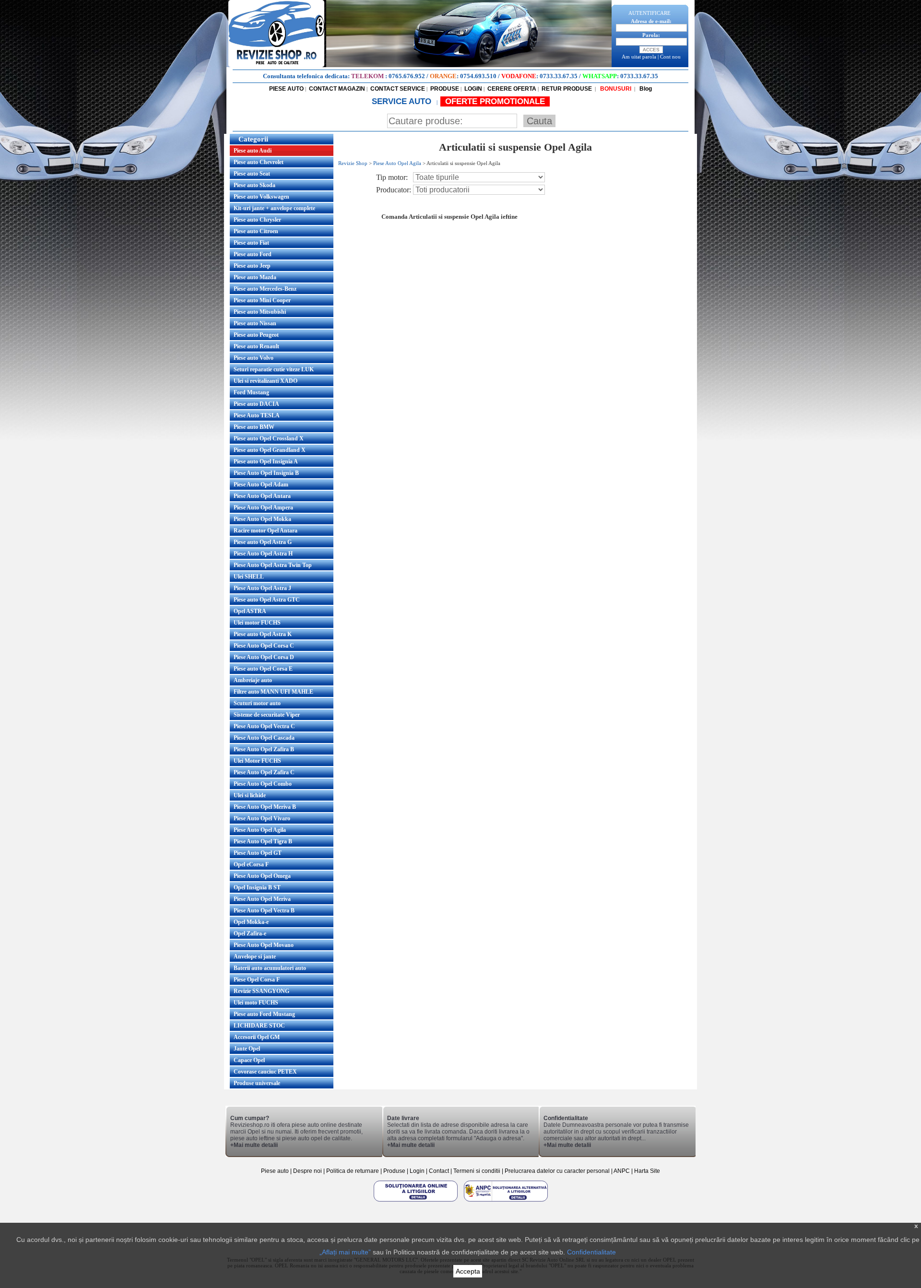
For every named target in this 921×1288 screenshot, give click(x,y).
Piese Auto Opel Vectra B (264, 910)
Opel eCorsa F (251, 864)
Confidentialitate (591, 1252)
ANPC (622, 1171)
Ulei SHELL (249, 576)
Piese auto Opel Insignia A (266, 461)
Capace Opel (249, 1060)
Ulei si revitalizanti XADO (265, 381)
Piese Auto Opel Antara (262, 496)
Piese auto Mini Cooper (262, 300)
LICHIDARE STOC (259, 1025)
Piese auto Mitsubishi (260, 311)
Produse (394, 1171)
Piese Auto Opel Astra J (262, 588)
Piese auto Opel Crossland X (269, 438)
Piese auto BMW (254, 427)
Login (417, 1171)
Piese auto (275, 1171)
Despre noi (308, 1171)
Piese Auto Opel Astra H (263, 553)
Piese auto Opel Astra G (263, 542)
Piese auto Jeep (252, 265)
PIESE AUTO (286, 88)
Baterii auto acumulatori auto (270, 968)
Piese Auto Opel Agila (260, 830)
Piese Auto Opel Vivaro (262, 818)
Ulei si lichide (250, 795)
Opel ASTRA (250, 611)
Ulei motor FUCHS (257, 622)
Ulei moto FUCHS (256, 1002)
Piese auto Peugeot (256, 334)
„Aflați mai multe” (345, 1252)
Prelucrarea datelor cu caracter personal (557, 1171)
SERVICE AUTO (403, 101)
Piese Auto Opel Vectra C (264, 726)
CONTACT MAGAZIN (337, 88)
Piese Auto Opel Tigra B (263, 841)
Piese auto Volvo (253, 357)
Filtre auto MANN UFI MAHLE (273, 691)
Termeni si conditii (476, 1171)
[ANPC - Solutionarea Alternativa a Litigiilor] (505, 1201)
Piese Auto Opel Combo (263, 783)
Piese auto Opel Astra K (263, 634)
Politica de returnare (353, 1171)
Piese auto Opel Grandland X (270, 450)
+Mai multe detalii (254, 1145)
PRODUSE (444, 88)
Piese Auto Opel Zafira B (264, 749)
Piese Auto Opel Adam (261, 484)
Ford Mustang (251, 392)
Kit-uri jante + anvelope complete (274, 208)
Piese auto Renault (256, 346)
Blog (645, 88)
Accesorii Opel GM (257, 1037)
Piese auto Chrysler (257, 219)
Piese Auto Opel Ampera (263, 507)
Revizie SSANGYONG (261, 991)
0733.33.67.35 (559, 76)
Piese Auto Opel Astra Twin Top (273, 565)
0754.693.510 (478, 76)
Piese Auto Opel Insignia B (266, 473)
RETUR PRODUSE (567, 88)
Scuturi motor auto (257, 703)
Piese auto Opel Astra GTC (267, 599)
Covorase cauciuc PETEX (265, 1071)
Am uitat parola (639, 56)
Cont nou (670, 56)
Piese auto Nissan (255, 323)
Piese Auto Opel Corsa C (264, 645)
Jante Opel (247, 1048)
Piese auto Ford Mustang (264, 1014)
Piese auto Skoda (254, 185)
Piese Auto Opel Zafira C (264, 772)
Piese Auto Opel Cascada (264, 737)
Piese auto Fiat (251, 242)
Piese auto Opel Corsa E (263, 668)
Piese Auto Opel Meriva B (265, 807)
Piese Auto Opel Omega (262, 876)
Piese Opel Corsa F (257, 979)
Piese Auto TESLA (257, 415)
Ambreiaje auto (253, 680)
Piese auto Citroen (256, 231)
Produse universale (257, 1083)
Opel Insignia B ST (257, 887)
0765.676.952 (407, 76)
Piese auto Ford (253, 254)
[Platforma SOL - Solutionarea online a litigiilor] (416, 1201)
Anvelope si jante (255, 956)
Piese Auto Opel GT (258, 853)
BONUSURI (615, 88)
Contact (439, 1171)
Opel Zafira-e (250, 933)
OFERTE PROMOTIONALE (495, 101)
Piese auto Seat (252, 173)
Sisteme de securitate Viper (267, 714)
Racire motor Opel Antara (265, 530)
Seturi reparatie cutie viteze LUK (274, 369)
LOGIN (473, 88)
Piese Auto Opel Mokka (262, 519)
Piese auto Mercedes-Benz (265, 288)
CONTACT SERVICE (397, 88)
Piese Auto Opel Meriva (262, 899)
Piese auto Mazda (255, 277)
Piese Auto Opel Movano (264, 945)
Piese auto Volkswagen (261, 196)
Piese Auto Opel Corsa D (264, 657)
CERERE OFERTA (511, 88)
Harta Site (647, 1171)
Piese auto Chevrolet (258, 162)
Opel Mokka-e (251, 922)
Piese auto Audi (253, 150)
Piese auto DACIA (256, 404)
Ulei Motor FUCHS (257, 760)
